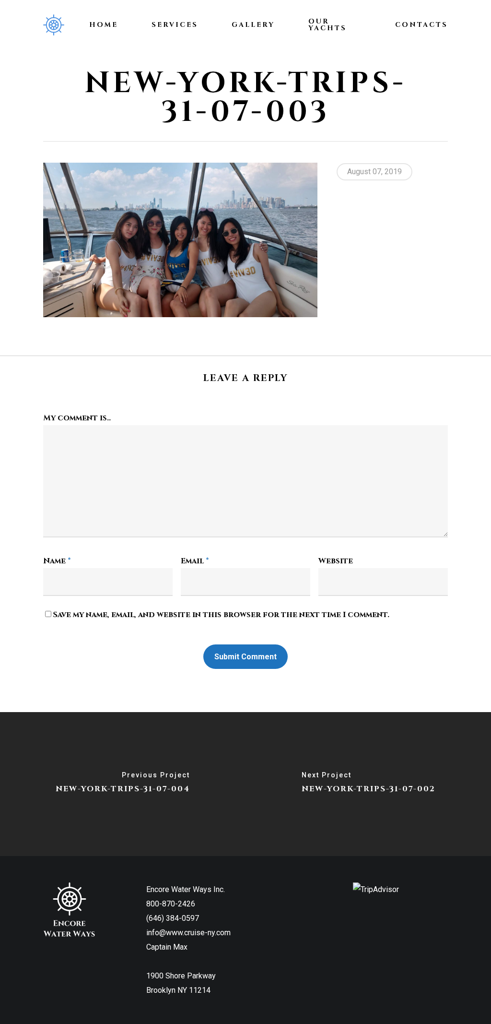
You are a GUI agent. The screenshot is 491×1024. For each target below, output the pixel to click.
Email (195, 561)
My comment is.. (77, 418)
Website (335, 561)
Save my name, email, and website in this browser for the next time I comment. (221, 614)
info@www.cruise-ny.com (188, 932)
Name (57, 561)
